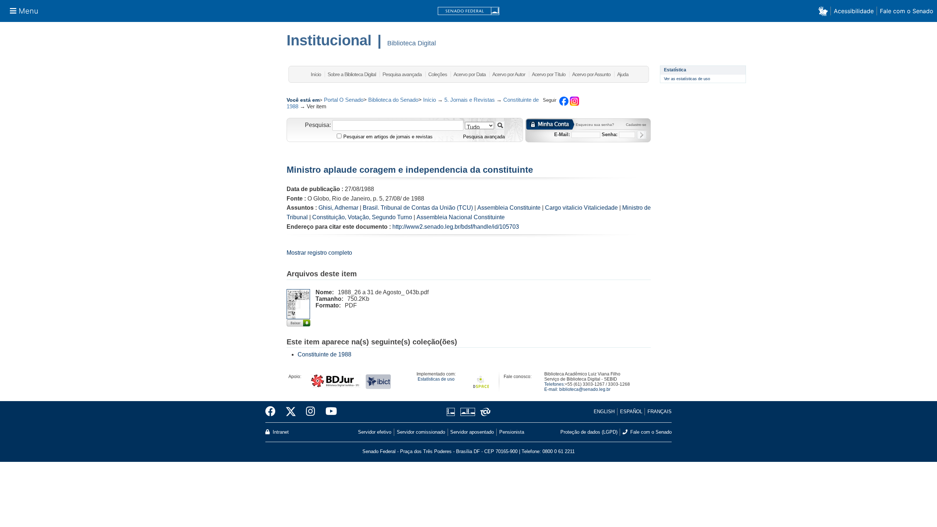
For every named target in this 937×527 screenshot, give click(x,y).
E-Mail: (562, 134)
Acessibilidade (854, 11)
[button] (824, 11)
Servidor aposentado (472, 432)
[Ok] (641, 135)
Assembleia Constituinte (509, 208)
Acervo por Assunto (591, 74)
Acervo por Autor (508, 74)
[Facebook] (273, 411)
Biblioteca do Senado (393, 100)
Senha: (609, 134)
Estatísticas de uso (436, 379)
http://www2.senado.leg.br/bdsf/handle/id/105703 (455, 227)
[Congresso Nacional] (468, 412)
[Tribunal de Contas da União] (484, 412)
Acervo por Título (548, 74)
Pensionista (511, 432)
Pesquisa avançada (402, 74)
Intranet (280, 432)
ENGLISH (604, 411)
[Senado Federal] (468, 11)
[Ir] (500, 125)
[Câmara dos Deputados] (452, 412)
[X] (291, 411)
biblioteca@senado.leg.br (585, 389)
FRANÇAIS (659, 411)
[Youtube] (328, 411)
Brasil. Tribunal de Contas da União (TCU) (418, 208)
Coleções (437, 74)
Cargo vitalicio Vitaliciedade (581, 208)
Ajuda (622, 74)
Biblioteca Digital (411, 43)
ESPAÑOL (631, 411)
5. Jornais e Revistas (469, 100)
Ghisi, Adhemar (338, 208)
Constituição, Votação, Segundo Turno (362, 217)
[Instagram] (310, 411)
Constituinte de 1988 (324, 354)
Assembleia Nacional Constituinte (461, 217)
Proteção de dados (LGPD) (588, 432)
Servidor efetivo (374, 432)
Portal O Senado (343, 100)
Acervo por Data (469, 74)
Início (316, 74)
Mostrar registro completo (319, 253)
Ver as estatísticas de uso (687, 78)
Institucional (329, 40)
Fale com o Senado (906, 11)
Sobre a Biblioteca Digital (352, 74)
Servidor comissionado (421, 432)
